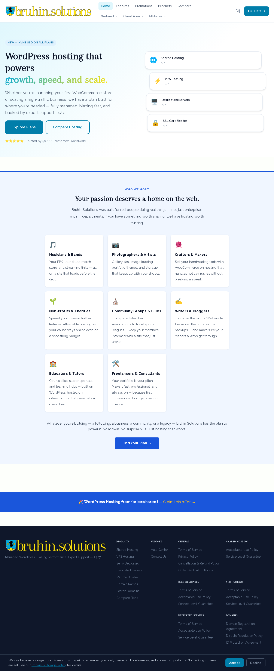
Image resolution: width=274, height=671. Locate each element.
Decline (255, 663)
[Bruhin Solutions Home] (48, 11)
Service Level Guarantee (243, 556)
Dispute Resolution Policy (244, 635)
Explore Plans (24, 127)
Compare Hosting (68, 127)
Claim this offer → (179, 501)
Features (122, 6)
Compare (184, 6)
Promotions (143, 6)
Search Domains (128, 591)
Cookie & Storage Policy (48, 665)
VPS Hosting (125, 556)
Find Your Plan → (137, 443)
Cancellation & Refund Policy (199, 563)
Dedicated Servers (129, 570)
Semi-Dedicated (127, 563)
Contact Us (159, 556)
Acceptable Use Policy (242, 549)
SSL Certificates (127, 577)
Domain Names (127, 584)
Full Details (256, 11)
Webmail (110, 16)
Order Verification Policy (195, 570)
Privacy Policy (188, 556)
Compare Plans (127, 598)
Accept (234, 663)
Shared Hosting (127, 549)
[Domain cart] (238, 11)
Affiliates (158, 16)
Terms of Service (190, 549)
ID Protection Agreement (243, 642)
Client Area (134, 16)
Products (165, 6)
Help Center (159, 549)
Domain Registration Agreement (240, 626)
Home (105, 6)
